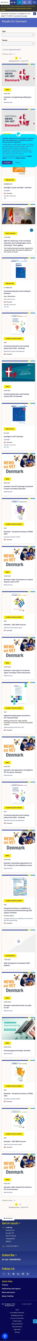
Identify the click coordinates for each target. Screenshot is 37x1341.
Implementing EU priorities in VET (14, 727)
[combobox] (19, 35)
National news (8, 102)
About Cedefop (7, 1296)
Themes (5, 1285)
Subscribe (8, 1255)
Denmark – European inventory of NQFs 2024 (18, 533)
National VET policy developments (14, 351)
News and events (8, 1292)
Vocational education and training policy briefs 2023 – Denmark (16, 816)
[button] (5, 1336)
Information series (9, 299)
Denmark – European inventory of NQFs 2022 (18, 1094)
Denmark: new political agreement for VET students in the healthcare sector (18, 864)
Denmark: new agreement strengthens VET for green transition (18, 771)
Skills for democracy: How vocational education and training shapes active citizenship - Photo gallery (17, 243)
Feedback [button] (35, 1321)
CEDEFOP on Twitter (9, 1274)
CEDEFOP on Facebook (4, 1274)
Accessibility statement (17, 1312)
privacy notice (20, 158)
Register (29, 2)
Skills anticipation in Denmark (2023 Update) (17, 964)
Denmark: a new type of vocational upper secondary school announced (17, 671)
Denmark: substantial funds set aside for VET (17, 1006)
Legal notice (17, 1329)
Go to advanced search (13, 50)
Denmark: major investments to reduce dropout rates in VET (18, 581)
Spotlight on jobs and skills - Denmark (17, 188)
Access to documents (17, 1318)
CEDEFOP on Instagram (23, 1274)
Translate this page (20, 16)
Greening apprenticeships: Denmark (17, 1051)
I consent (7, 163)
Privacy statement (17, 1324)
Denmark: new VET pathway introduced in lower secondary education (18, 487)
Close (34, 13)
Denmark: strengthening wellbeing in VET (17, 98)
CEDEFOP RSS (28, 1274)
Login (24, 2)
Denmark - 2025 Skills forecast (15, 625)
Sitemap (17, 1332)
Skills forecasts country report (13, 627)
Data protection (17, 1326)
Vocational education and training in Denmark (17, 292)
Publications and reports (11, 1289)
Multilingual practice (17, 1315)
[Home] (4, 2)
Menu (34, 2)
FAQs (17, 1310)
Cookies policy (17, 1321)
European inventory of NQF (12, 537)
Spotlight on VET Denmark (13, 437)
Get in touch (10, 1223)
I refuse (17, 162)
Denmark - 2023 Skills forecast (15, 1141)
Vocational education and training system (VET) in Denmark (16, 395)
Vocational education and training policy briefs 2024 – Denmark (16, 347)
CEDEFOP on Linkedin (18, 1274)
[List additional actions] (15, 2)
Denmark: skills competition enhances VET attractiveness (18, 1188)
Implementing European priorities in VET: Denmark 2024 (17, 716)
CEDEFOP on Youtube (13, 1274)
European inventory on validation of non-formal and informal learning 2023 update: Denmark (18, 910)
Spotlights (7, 190)
